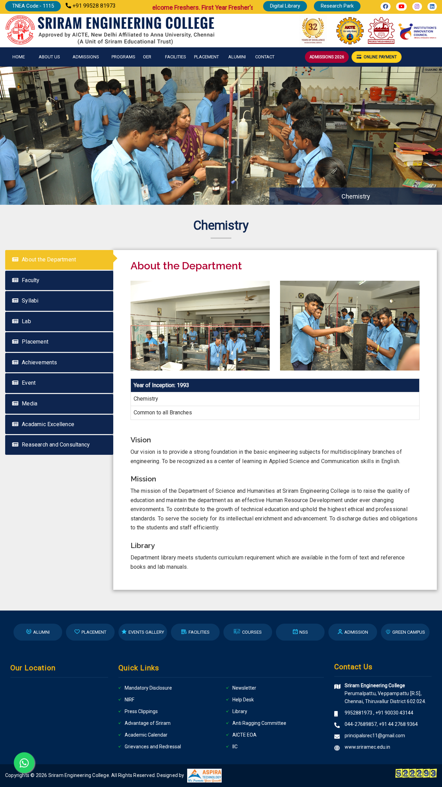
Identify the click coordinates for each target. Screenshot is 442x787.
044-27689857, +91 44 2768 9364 (381, 724)
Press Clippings (141, 711)
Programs (123, 56)
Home (18, 56)
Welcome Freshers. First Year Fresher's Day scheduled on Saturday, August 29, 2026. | (249, 7)
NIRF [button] (129, 699)
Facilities (175, 56)
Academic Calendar (146, 735)
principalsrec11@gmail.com (375, 735)
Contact (265, 56)
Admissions (86, 56)
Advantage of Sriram (148, 723)
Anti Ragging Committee (259, 723)
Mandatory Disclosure (148, 688)
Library (239, 711)
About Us (49, 56)
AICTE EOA (244, 735)
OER (147, 56)
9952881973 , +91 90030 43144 (379, 713)
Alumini (237, 56)
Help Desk (243, 699)
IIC (235, 746)
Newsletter (244, 688)
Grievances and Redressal (153, 746)
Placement (206, 56)
